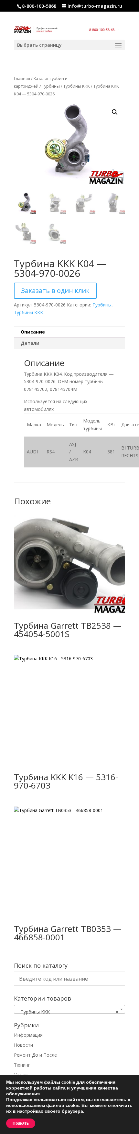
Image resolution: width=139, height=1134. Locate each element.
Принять (21, 1123)
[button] (115, 112)
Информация (28, 1035)
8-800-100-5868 (39, 6)
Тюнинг (22, 1065)
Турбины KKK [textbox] (67, 1012)
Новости (23, 1045)
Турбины (51, 86)
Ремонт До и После (35, 1055)
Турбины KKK (76, 86)
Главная (22, 78)
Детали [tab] (30, 343)
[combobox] (69, 1009)
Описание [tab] (33, 332)
